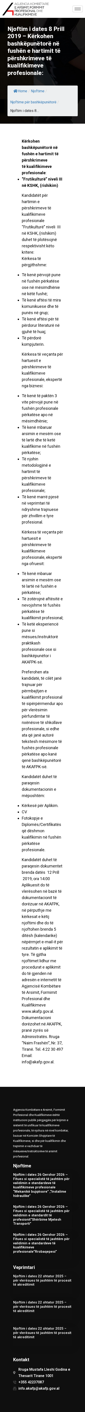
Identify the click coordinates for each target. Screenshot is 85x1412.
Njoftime (37, 91)
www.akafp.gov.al (37, 1011)
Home (22, 91)
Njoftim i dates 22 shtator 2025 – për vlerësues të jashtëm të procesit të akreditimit (42, 1280)
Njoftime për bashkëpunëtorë (33, 102)
